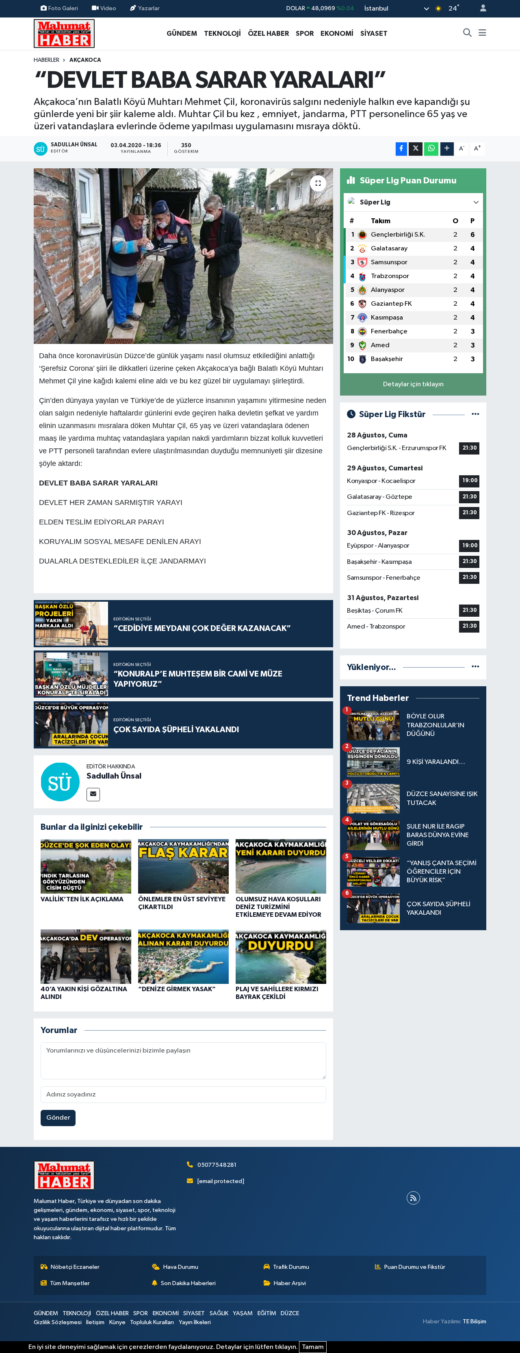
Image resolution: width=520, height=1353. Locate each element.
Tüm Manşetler (70, 1283)
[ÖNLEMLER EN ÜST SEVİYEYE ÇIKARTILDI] (183, 866)
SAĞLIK (219, 1313)
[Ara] (467, 33)
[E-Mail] (93, 794)
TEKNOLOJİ (222, 33)
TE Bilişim (474, 1321)
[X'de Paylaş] (415, 149)
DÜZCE (290, 1313)
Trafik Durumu (291, 1267)
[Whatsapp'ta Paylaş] (431, 149)
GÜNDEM (182, 33)
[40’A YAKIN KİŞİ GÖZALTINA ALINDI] (86, 956)
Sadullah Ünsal (114, 776)
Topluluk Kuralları (152, 1322)
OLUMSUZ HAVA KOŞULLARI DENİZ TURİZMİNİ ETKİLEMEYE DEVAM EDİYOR (278, 907)
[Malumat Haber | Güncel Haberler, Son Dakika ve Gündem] (64, 33)
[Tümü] (475, 667)
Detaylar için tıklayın (413, 384)
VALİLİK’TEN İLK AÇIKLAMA (82, 899)
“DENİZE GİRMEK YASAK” (177, 989)
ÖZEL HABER (268, 33)
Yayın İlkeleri (195, 1322)
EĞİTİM (267, 1313)
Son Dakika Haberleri (188, 1283)
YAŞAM (243, 1313)
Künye (117, 1322)
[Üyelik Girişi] (479, 8)
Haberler (46, 60)
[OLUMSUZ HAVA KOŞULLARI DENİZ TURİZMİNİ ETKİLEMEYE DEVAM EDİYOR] (281, 866)
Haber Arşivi (290, 1283)
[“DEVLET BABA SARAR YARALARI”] (183, 256)
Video (108, 8)
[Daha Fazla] (447, 149)
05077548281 (216, 1165)
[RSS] (413, 1198)
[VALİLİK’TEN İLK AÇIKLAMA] (86, 866)
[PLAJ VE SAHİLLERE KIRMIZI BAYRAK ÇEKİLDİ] (281, 956)
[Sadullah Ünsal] (60, 781)
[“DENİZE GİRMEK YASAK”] (183, 956)
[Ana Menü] (482, 33)
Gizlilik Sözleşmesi (58, 1322)
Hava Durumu (180, 1267)
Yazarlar (149, 8)
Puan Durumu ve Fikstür (414, 1267)
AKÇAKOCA (85, 60)
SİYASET (374, 33)
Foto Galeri (63, 8)
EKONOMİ (337, 33)
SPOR (305, 33)
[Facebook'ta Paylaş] (401, 149)
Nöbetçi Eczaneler (75, 1267)
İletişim (95, 1322)
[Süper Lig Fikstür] (475, 414)
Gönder (58, 1117)
